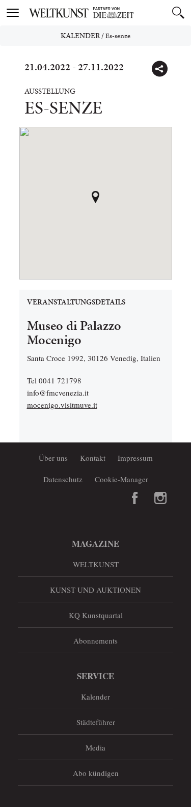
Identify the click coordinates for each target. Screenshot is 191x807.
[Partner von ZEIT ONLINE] (108, 12)
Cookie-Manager (121, 479)
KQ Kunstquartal (96, 615)
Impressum (135, 458)
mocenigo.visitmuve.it (62, 405)
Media (95, 747)
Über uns (53, 458)
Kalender (80, 36)
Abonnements (95, 640)
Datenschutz (63, 479)
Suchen (178, 12)
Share (159, 68)
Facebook (135, 498)
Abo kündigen (96, 773)
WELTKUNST (96, 564)
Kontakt (92, 458)
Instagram (160, 498)
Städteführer (95, 722)
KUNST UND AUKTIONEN (95, 590)
